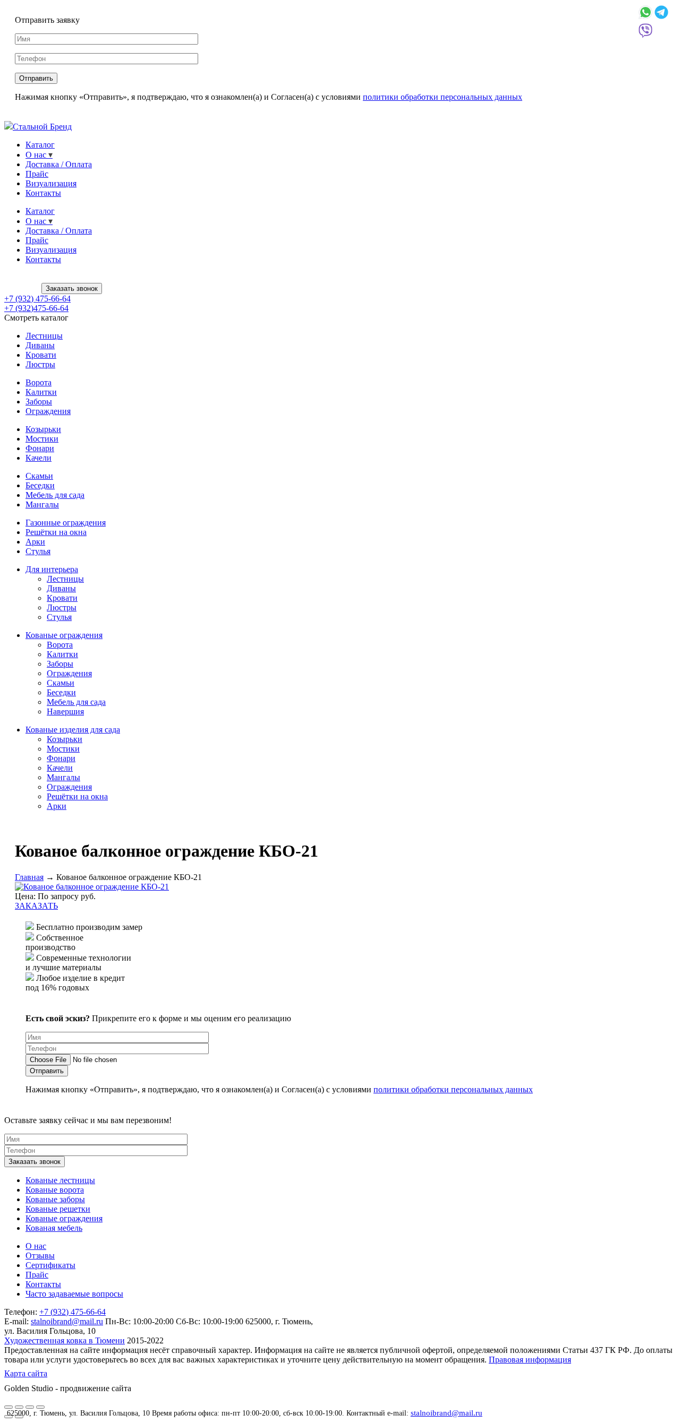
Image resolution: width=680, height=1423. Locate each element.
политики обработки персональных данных (442, 96)
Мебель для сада (55, 494)
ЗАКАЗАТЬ (36, 905)
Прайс (37, 173)
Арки (35, 541)
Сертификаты (50, 1265)
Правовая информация (530, 1359)
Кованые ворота (55, 1189)
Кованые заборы (55, 1199)
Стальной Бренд (42, 126)
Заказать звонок (72, 288)
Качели (39, 457)
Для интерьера (52, 569)
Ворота (39, 382)
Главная (29, 877)
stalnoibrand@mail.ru (446, 1413)
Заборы (39, 401)
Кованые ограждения (64, 635)
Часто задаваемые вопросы (74, 1293)
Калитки (41, 391)
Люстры (40, 364)
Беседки (40, 485)
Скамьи (39, 475)
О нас (36, 154)
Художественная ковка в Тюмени (64, 1340)
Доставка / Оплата (59, 164)
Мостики (42, 438)
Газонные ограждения (66, 522)
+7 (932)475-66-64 (36, 308)
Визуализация (51, 183)
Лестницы (44, 335)
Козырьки (43, 429)
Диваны (40, 345)
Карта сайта (25, 1373)
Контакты (43, 192)
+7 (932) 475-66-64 (37, 298)
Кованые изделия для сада (73, 729)
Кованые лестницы (60, 1180)
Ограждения (48, 411)
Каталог (40, 144)
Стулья (38, 551)
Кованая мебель (54, 1227)
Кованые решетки (58, 1208)
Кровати (41, 354)
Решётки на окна (56, 532)
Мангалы (42, 504)
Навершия (65, 711)
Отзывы (40, 1255)
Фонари (40, 448)
